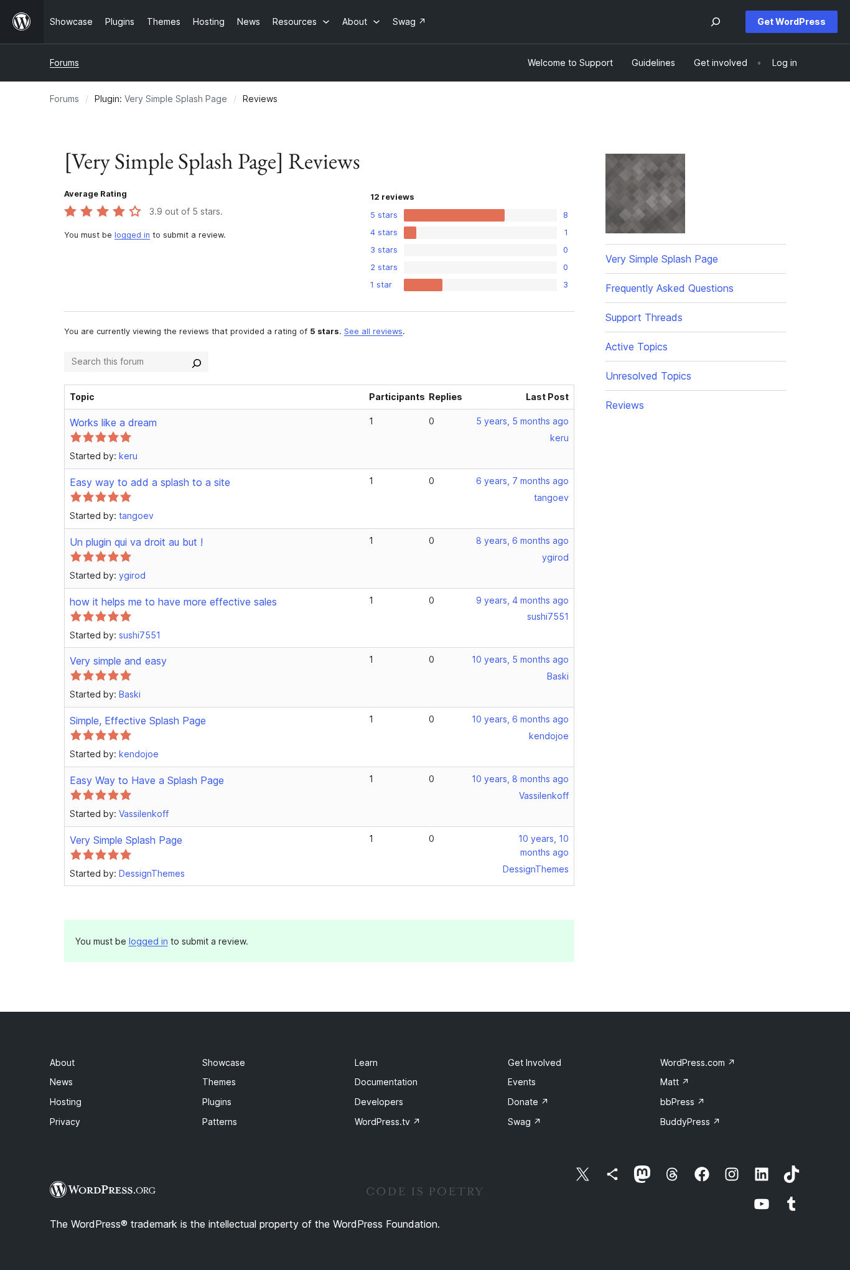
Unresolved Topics (648, 376)
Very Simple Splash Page (175, 98)
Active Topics (636, 346)
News (61, 1081)
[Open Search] (715, 22)
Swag (524, 1121)
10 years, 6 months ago (520, 719)
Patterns (219, 1121)
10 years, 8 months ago (520, 778)
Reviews (624, 405)
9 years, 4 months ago (522, 600)
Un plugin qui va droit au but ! (136, 542)
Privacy (65, 1121)
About (62, 1062)
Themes (219, 1081)
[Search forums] (196, 361)
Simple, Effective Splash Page (138, 720)
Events (522, 1081)
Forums (64, 62)
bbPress (682, 1101)
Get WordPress (791, 21)
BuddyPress (690, 1121)
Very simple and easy (118, 661)
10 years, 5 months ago (520, 659)
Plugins (216, 1101)
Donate (528, 1101)
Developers (379, 1101)
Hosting (66, 1101)
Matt (674, 1081)
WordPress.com (698, 1062)
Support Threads (644, 317)
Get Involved (534, 1062)
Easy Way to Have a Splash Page (147, 780)
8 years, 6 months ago (522, 540)
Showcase (223, 1062)
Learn (366, 1062)
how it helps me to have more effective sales (173, 601)
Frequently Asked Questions (669, 288)
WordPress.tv (388, 1121)
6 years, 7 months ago (522, 480)
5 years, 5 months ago (522, 421)
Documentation (386, 1081)
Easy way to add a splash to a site (150, 482)
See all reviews (373, 331)
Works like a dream (113, 422)
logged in (132, 235)
